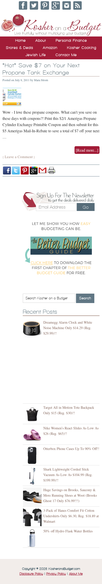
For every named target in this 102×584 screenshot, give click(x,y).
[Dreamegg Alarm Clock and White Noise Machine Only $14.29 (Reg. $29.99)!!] (33, 329)
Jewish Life (36, 55)
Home (20, 40)
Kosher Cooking (81, 48)
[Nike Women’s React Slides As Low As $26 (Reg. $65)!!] (33, 435)
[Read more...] (87, 150)
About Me (76, 574)
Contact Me (66, 55)
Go (86, 207)
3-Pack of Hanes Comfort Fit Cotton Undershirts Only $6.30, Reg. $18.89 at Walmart (71, 516)
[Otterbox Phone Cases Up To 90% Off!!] (33, 455)
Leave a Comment (19, 156)
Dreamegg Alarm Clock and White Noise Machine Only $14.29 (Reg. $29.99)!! (67, 328)
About (40, 40)
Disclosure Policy (31, 574)
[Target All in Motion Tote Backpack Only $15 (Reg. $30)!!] (33, 414)
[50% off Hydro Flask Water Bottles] (33, 538)
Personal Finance (71, 40)
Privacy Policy (56, 574)
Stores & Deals (19, 48)
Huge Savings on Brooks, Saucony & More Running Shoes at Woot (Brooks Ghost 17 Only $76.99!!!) (70, 495)
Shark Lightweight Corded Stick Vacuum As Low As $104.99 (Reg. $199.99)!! (68, 474)
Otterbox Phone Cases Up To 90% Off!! (71, 448)
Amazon (50, 48)
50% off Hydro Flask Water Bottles (68, 531)
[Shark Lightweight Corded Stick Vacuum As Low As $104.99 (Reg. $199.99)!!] (33, 476)
